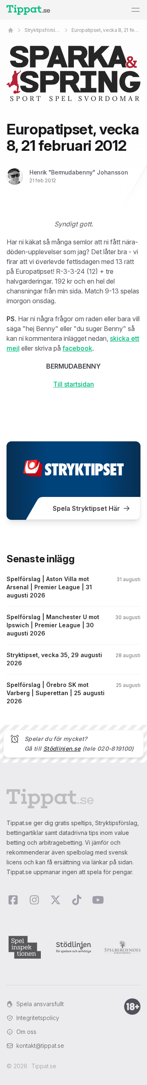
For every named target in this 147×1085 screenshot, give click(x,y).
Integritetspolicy (37, 1017)
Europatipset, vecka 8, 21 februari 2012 (105, 30)
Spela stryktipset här (86, 508)
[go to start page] (11, 30)
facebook (77, 348)
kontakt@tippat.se (40, 1045)
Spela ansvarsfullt (40, 1003)
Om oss (26, 1031)
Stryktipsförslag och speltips (43, 30)
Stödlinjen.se (62, 748)
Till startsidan (73, 384)
